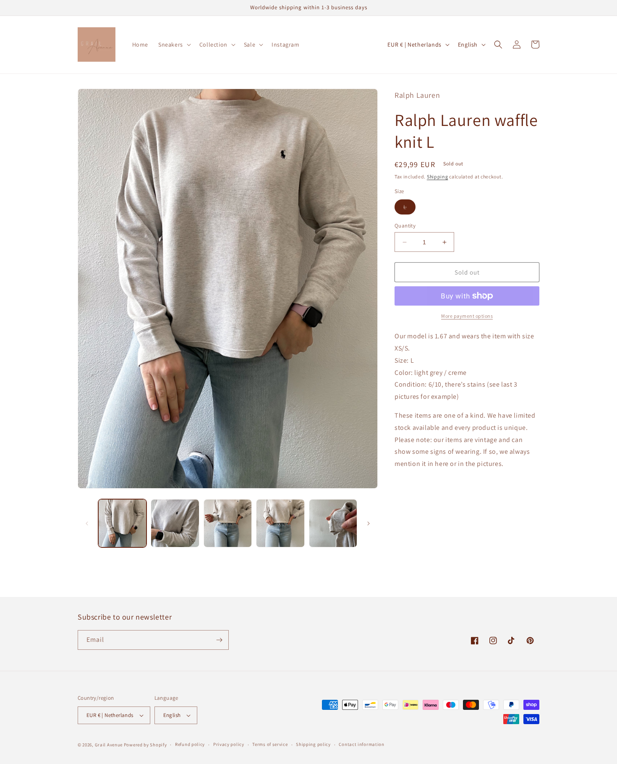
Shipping (437, 176)
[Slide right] (368, 523)
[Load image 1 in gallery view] (122, 523)
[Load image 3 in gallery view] (228, 523)
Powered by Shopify (145, 745)
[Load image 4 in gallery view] (280, 523)
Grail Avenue (109, 745)
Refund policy (190, 744)
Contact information (361, 744)
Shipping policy (313, 744)
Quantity (405, 225)
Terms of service (270, 744)
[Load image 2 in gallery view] (175, 523)
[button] (173, 44)
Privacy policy (228, 744)
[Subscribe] (219, 640)
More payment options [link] (467, 316)
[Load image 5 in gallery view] (333, 523)
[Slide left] (87, 523)
